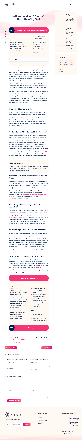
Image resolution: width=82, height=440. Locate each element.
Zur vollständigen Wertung (16, 51)
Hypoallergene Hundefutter (18, 341)
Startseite (40, 417)
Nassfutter (30, 4)
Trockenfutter (38, 4)
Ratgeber (65, 4)
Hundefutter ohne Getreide (18, 339)
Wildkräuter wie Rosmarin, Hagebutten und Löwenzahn (23, 118)
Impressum (40, 423)
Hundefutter (22, 4)
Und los (26, 424)
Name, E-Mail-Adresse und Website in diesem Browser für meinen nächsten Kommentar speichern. (30, 397)
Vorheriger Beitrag (10, 347)
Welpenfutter (47, 4)
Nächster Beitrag (47, 347)
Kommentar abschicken (14, 400)
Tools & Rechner (57, 4)
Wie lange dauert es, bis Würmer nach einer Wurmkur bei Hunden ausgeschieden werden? (70, 42)
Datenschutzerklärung (42, 420)
